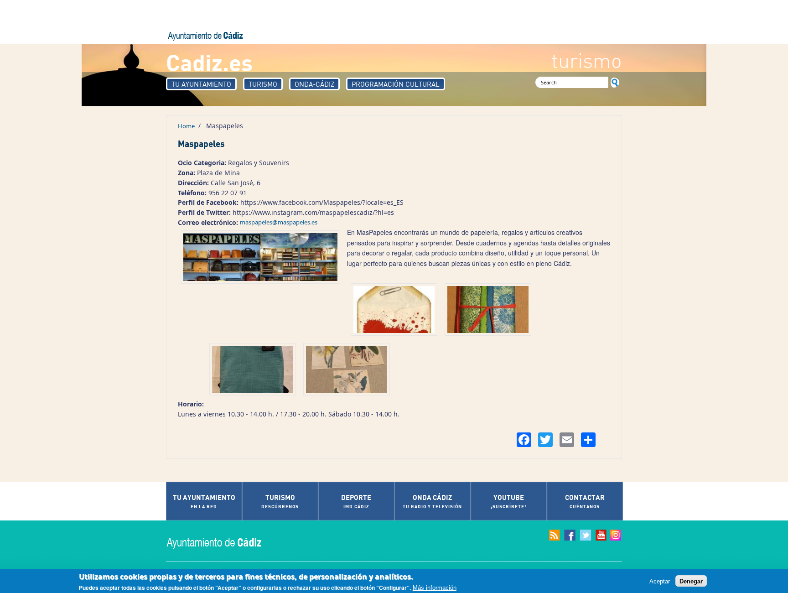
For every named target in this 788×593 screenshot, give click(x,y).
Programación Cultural (396, 84)
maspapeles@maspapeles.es (278, 222)
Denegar (691, 580)
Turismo (263, 84)
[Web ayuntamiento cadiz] (223, 542)
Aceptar (659, 580)
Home (186, 126)
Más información (434, 587)
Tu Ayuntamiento (201, 84)
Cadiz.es (209, 62)
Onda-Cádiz (314, 84)
